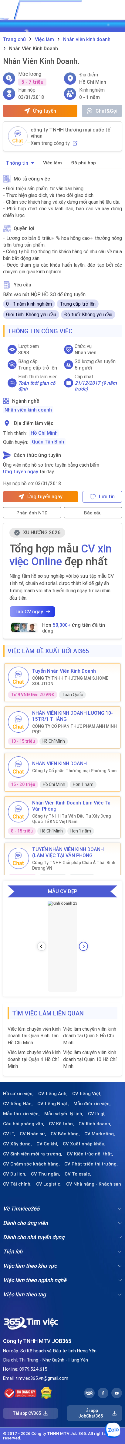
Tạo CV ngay (29, 611)
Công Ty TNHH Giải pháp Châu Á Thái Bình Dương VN (73, 865)
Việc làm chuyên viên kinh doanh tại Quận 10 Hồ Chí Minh (90, 1059)
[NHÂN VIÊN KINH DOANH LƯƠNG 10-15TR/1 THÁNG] (18, 722)
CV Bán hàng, (65, 1134)
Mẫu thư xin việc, (21, 1113)
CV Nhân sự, (33, 1134)
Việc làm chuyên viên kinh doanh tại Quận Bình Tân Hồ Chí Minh (34, 1036)
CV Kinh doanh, (95, 1124)
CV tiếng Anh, (53, 1093)
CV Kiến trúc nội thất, (90, 1154)
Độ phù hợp (83, 163)
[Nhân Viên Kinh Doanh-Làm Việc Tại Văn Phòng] (18, 811)
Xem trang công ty (50, 143)
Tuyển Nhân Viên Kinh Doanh (64, 671)
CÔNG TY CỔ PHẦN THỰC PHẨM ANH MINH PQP (74, 729)
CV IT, (9, 1134)
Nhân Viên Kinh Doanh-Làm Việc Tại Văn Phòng (72, 806)
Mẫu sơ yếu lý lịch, (63, 1113)
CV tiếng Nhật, (53, 1103)
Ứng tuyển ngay (20, 471)
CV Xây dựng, (17, 1144)
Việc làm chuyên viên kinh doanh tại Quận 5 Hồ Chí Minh (89, 1036)
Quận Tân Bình (48, 442)
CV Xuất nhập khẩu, (84, 1144)
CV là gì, (97, 1113)
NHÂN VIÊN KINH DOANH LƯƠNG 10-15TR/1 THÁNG (72, 716)
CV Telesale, (78, 1174)
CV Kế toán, (61, 1124)
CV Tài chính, (17, 1184)
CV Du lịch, (14, 1174)
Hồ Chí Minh (44, 433)
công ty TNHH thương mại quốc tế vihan (70, 133)
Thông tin (17, 163)
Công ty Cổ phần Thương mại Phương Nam (74, 770)
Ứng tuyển (44, 111)
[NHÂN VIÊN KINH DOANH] (18, 767)
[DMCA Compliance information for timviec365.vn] (46, 1393)
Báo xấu (93, 513)
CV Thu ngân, (45, 1174)
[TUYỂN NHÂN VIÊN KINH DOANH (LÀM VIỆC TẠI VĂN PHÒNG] (18, 858)
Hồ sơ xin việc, (18, 1093)
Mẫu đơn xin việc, (92, 1103)
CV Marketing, (99, 1134)
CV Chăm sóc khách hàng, (31, 1164)
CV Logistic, (49, 1184)
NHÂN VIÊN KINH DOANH (59, 763)
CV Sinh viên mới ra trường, (32, 1154)
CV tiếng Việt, (87, 1093)
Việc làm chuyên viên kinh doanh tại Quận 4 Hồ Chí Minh (34, 1059)
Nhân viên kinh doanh (28, 410)
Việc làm (52, 163)
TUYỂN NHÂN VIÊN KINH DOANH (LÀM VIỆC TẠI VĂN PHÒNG (68, 852)
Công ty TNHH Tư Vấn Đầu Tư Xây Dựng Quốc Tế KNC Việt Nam (71, 818)
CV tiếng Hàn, (18, 1103)
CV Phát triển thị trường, (91, 1164)
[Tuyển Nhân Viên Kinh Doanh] (18, 677)
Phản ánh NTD (32, 513)
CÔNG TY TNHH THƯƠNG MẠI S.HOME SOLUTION (70, 680)
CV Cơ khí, (47, 1144)
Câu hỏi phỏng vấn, (23, 1124)
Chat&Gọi (106, 111)
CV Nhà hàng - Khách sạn (93, 1184)
